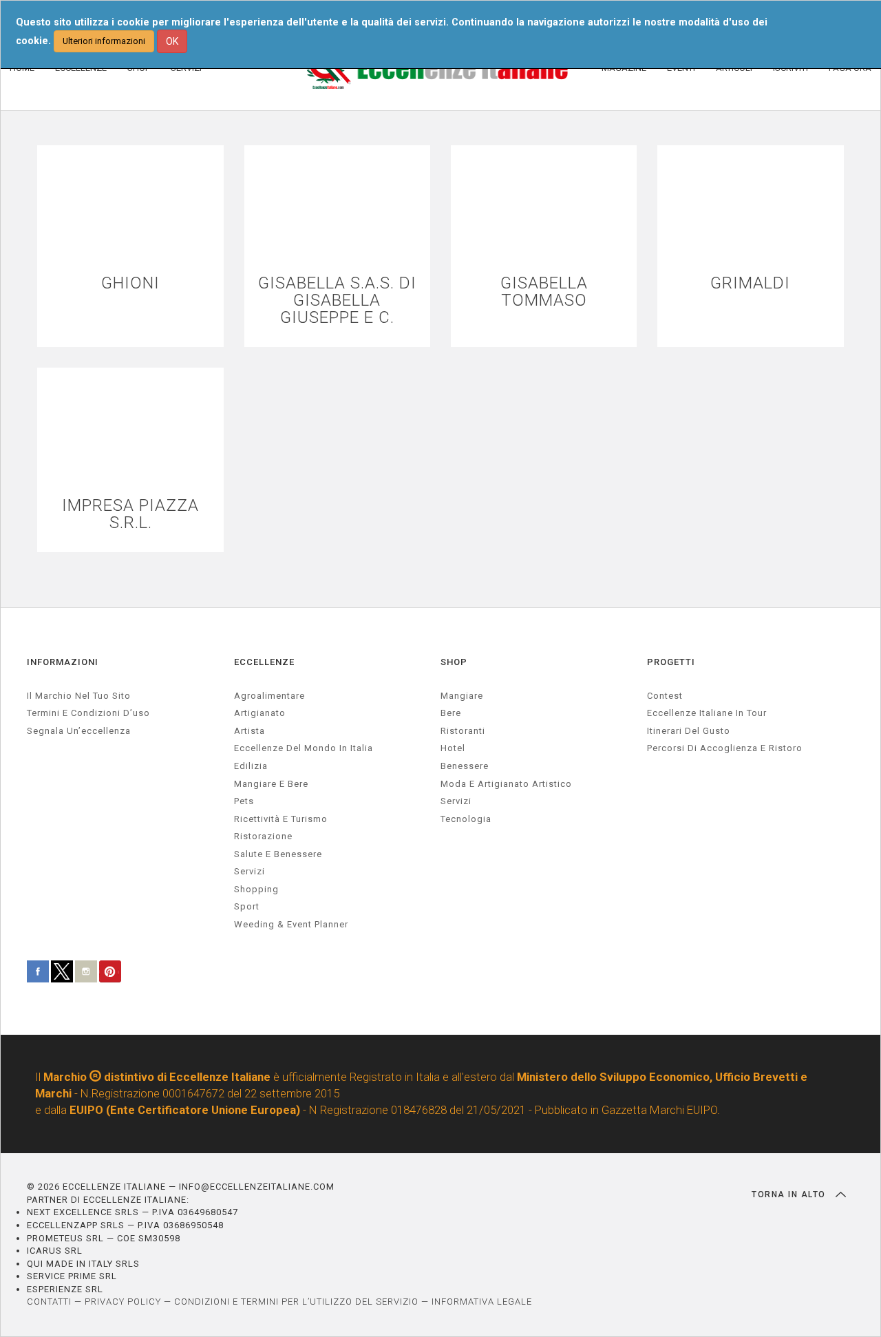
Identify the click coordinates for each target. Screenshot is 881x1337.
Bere (450, 713)
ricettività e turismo (281, 819)
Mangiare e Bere (271, 784)
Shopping (256, 889)
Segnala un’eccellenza (79, 731)
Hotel (452, 748)
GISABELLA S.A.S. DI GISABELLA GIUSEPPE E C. (337, 301)
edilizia (251, 766)
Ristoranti (462, 731)
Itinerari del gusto (688, 731)
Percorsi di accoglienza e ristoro (725, 748)
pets (244, 801)
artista (249, 731)
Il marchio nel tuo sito (79, 696)
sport (246, 906)
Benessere (464, 766)
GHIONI (130, 283)
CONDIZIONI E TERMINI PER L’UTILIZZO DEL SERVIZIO (296, 1301)
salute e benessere (278, 854)
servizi (249, 871)
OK (172, 41)
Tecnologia (465, 819)
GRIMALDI (750, 283)
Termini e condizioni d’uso (88, 713)
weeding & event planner (291, 924)
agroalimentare (269, 696)
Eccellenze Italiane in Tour (707, 713)
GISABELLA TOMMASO (544, 292)
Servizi (455, 801)
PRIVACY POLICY (123, 1301)
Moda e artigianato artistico (506, 784)
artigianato (260, 713)
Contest (665, 696)
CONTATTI (49, 1301)
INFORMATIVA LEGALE (482, 1301)
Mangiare (461, 696)
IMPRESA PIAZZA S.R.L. (130, 514)
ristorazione (263, 836)
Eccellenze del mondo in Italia (303, 748)
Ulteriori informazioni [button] (104, 41)
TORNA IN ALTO (790, 1194)
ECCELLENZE (264, 662)
